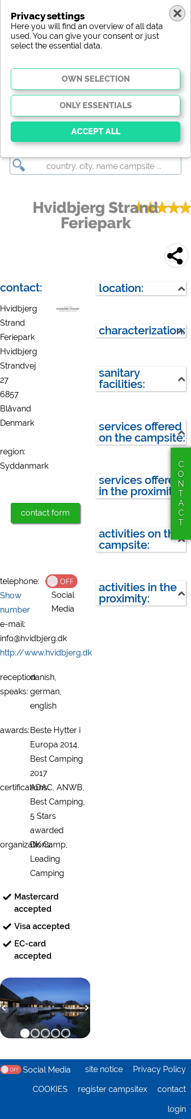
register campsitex (112, 1089)
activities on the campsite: (140, 539)
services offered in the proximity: (140, 486)
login (177, 1109)
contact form (45, 513)
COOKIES (50, 1089)
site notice (104, 1069)
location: (121, 288)
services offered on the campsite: (142, 432)
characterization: (142, 330)
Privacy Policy (159, 1069)
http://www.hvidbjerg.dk (46, 653)
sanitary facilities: (122, 379)
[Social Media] (68, 580)
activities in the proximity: (138, 593)
